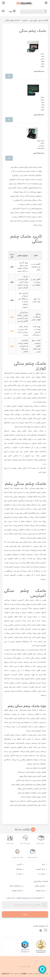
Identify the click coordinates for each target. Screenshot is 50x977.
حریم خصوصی (40, 891)
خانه (43, 864)
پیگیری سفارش (40, 886)
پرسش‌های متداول (15, 886)
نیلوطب (24, 973)
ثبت (25, 914)
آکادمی (19, 864)
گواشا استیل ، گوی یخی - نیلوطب (35, 20)
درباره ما (19, 874)
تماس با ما (41, 874)
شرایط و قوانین (17, 891)
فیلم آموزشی (40, 869)
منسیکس (5, 973)
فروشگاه (19, 869)
